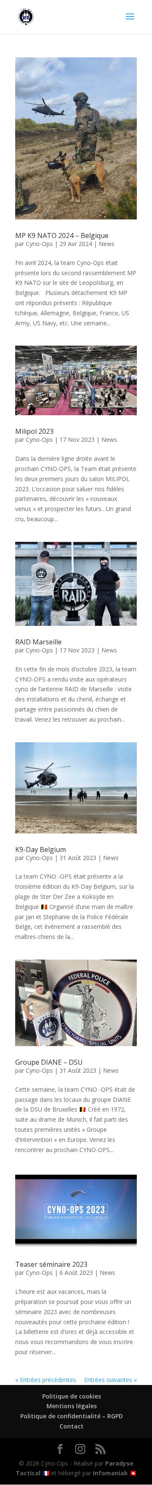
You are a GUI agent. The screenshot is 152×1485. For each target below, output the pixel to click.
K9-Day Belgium (40, 849)
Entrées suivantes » (110, 1380)
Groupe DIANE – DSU (49, 1062)
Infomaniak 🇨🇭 (115, 1473)
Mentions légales (71, 1406)
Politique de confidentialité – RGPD (71, 1416)
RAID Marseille (38, 641)
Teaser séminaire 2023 (51, 1264)
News (106, 244)
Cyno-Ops (39, 244)
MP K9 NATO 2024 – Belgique (62, 235)
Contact (72, 1426)
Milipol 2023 (34, 431)
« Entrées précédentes (45, 1380)
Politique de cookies (71, 1396)
